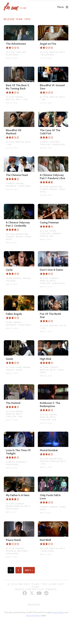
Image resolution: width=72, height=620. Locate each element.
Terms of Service (33, 615)
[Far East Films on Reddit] (46, 593)
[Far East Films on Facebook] (25, 593)
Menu (60, 7)
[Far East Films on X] (32, 593)
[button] (47, 4)
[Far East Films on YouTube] (39, 593)
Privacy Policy (34, 604)
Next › (29, 570)
